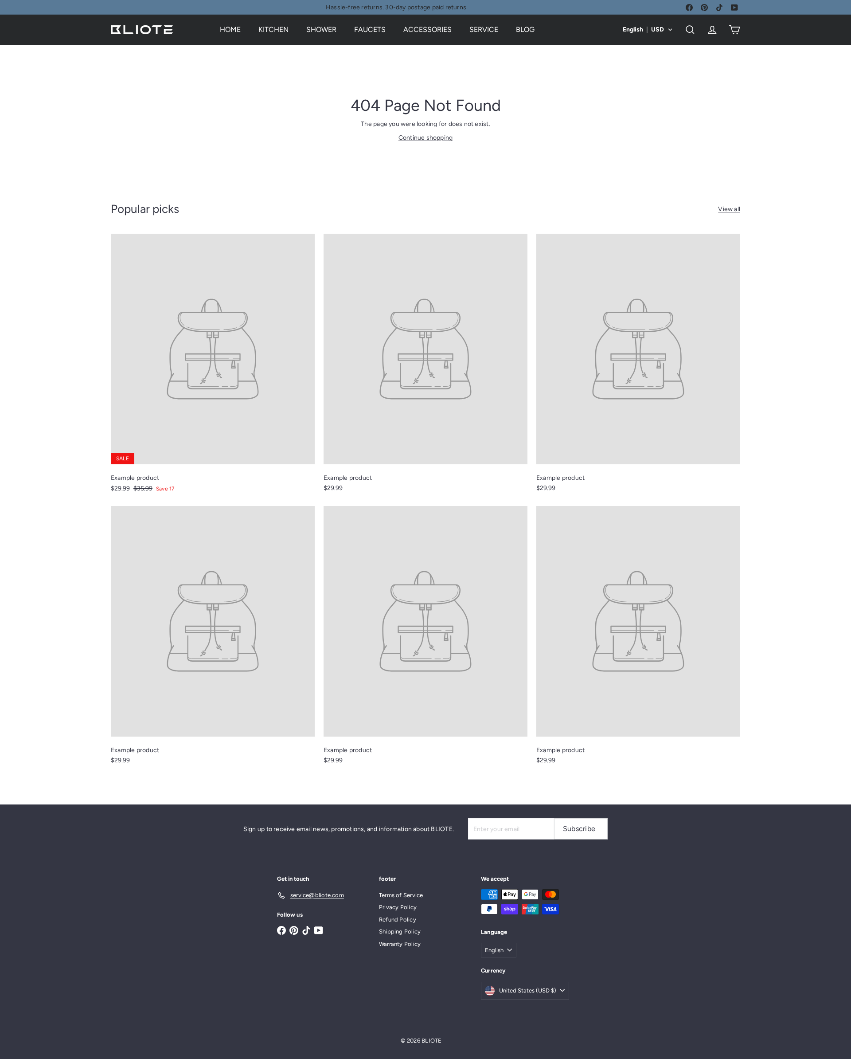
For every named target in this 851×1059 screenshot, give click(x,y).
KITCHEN (273, 29)
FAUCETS (370, 29)
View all (729, 209)
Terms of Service (401, 895)
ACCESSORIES (427, 29)
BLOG (525, 29)
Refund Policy (397, 919)
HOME (230, 29)
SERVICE (483, 29)
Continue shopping (425, 137)
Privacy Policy (398, 907)
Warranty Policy (400, 944)
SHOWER (321, 29)
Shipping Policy (400, 931)
